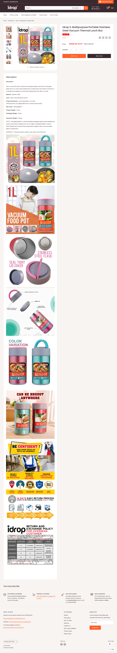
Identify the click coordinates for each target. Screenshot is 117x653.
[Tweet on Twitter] (106, 37)
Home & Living (14, 15)
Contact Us (67, 625)
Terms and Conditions (70, 628)
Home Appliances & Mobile (28, 15)
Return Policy (67, 633)
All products (11, 20)
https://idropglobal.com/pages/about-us (14, 618)
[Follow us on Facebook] (61, 644)
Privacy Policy (68, 631)
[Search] (86, 8)
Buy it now (99, 56)
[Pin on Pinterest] (103, 37)
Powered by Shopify (8, 647)
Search (66, 615)
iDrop (64, 37)
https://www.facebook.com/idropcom (13, 627)
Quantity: (65, 49)
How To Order (54, 15)
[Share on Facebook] (100, 37)
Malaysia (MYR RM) (9, 641)
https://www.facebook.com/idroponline (20, 621)
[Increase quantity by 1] (81, 49)
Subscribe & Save (107, 1)
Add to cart (74, 56)
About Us (66, 623)
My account (95, 8)
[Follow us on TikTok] (65, 644)
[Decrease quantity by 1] (71, 49)
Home (5, 15)
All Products (67, 618)
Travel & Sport (43, 15)
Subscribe (95, 627)
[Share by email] (110, 37)
